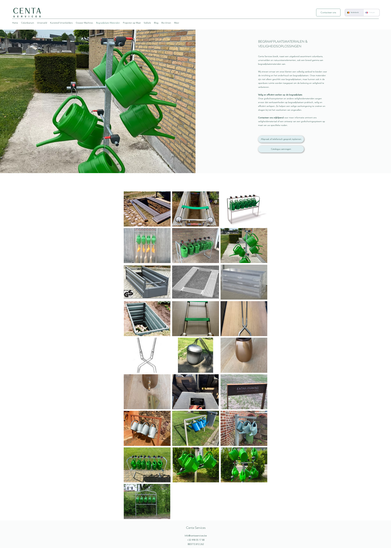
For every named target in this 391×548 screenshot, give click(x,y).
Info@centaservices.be (196, 535)
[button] (281, 149)
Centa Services (196, 527)
